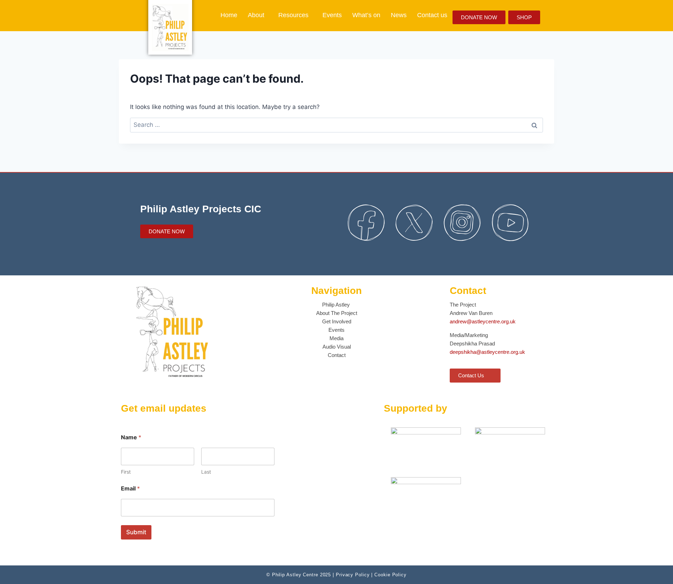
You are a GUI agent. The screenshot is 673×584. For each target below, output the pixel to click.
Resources (293, 15)
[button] (258, 15)
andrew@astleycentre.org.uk (483, 321)
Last (206, 472)
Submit (136, 532)
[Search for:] (336, 124)
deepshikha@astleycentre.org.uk (487, 352)
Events (332, 15)
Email (130, 488)
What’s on (366, 15)
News (399, 15)
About (256, 15)
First (126, 472)
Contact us (432, 15)
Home (228, 15)
